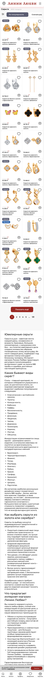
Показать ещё (22, 309)
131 (33, 317)
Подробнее (11, 669)
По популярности (16, 15)
